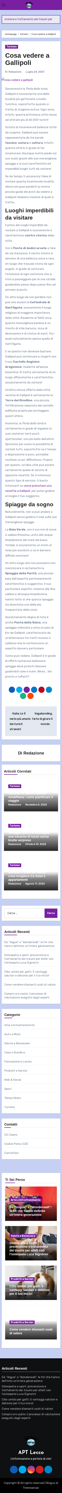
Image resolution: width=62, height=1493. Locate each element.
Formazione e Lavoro (18, 1061)
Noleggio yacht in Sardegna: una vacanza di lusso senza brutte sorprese (29, 836)
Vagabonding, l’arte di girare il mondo (42, 719)
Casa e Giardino (14, 1052)
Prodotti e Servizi (15, 1070)
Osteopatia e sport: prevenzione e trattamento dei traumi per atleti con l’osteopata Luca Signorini (29, 958)
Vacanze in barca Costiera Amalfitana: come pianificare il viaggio (30, 797)
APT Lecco (31, 1452)
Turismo (12, 46)
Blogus (50, 1483)
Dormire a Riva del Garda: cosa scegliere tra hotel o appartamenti (27, 876)
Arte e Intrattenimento (19, 1025)
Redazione (15, 71)
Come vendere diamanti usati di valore (29, 984)
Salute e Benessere (17, 1043)
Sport (8, 1089)
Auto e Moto (12, 1034)
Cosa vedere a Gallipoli (27, 59)
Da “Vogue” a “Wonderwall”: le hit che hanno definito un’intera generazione (30, 1210)
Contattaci (11, 1153)
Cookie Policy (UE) (16, 1143)
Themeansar (31, 1487)
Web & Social (12, 1079)
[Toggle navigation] (4, 5)
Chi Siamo (11, 1134)
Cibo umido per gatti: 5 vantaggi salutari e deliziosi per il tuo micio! (29, 1289)
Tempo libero (12, 1098)
